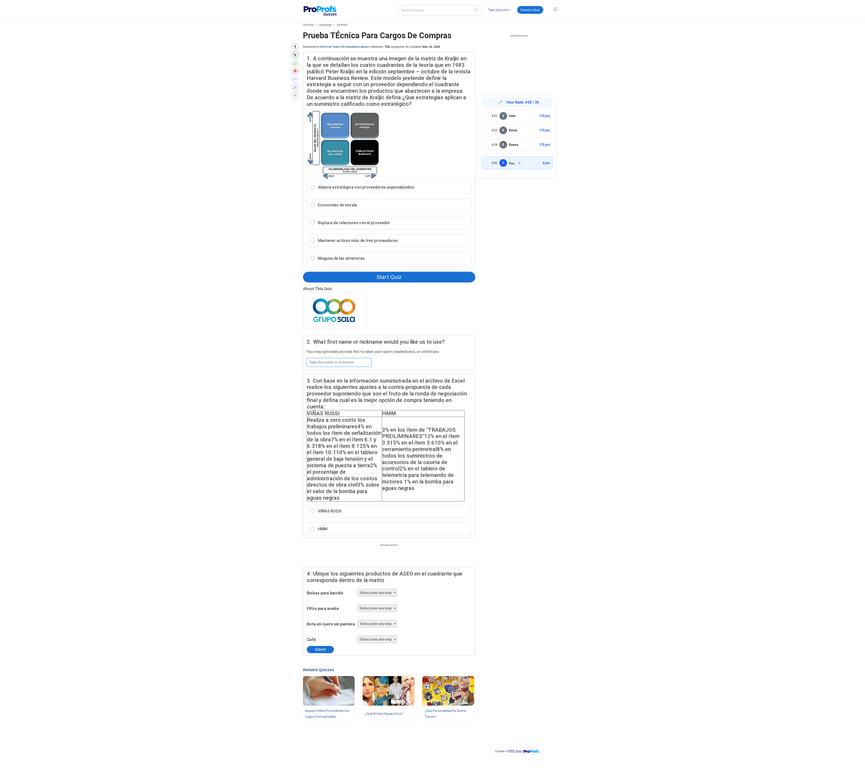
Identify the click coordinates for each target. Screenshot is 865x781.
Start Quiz (389, 277)
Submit (320, 649)
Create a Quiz (530, 10)
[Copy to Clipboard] (296, 87)
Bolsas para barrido (325, 593)
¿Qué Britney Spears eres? (384, 714)
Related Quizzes (318, 670)
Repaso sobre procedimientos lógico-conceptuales (327, 713)
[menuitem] (499, 10)
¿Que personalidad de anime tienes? (445, 713)
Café (311, 639)
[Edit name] (519, 163)
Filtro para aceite (323, 608)
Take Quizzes (498, 10)
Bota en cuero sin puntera (331, 624)
